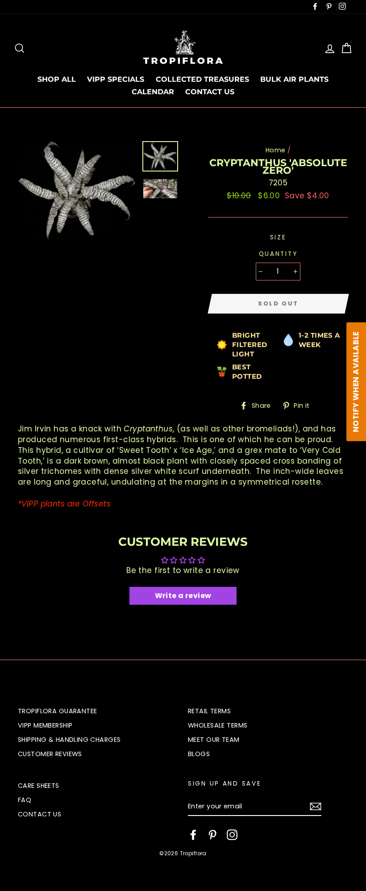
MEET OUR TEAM (214, 739)
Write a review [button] (183, 595)
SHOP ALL (56, 79)
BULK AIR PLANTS (294, 79)
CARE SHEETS (38, 785)
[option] (77, 191)
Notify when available (355, 381)
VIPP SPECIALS (115, 79)
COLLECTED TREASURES (202, 79)
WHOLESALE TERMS (217, 725)
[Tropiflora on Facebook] (193, 834)
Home (276, 150)
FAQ (24, 799)
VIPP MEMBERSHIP (45, 725)
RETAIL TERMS (209, 711)
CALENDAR (153, 92)
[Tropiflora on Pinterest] (212, 834)
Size (278, 237)
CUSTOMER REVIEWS (50, 753)
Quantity (278, 254)
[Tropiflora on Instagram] (232, 834)
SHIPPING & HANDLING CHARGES (69, 739)
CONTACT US (209, 92)
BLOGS (199, 753)
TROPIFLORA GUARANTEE (57, 711)
